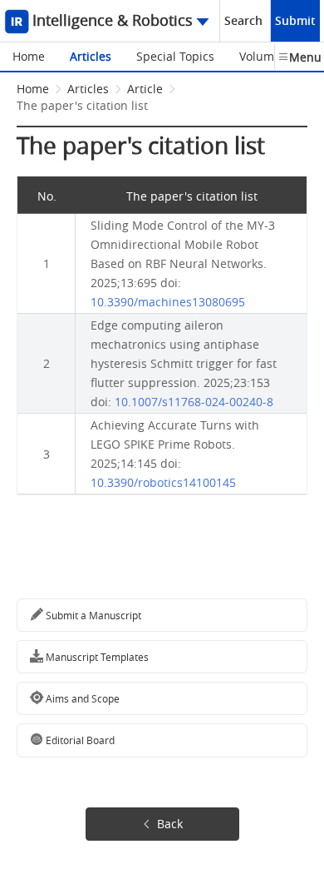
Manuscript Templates (96, 656)
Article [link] (145, 89)
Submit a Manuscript (92, 615)
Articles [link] (88, 89)
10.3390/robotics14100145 (163, 482)
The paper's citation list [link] (82, 105)
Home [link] (33, 89)
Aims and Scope (81, 698)
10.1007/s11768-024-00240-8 (194, 402)
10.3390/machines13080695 (168, 302)
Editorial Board (79, 740)
